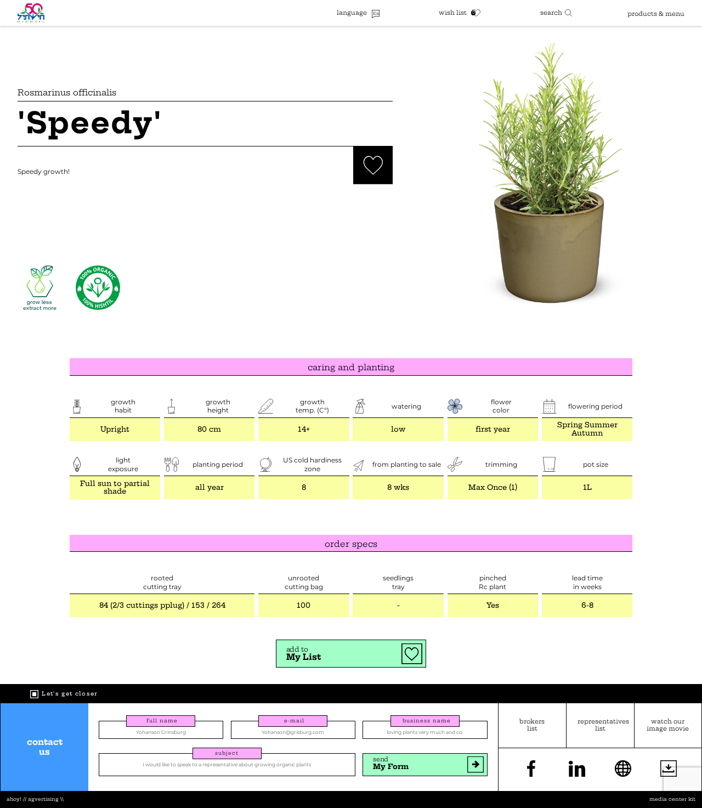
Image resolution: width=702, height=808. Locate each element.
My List (303, 653)
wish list (453, 12)
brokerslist (532, 725)
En (376, 13)
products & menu (655, 14)
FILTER (556, 12)
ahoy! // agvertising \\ (35, 799)
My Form (391, 763)
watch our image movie (668, 725)
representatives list (600, 725)
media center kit (672, 799)
